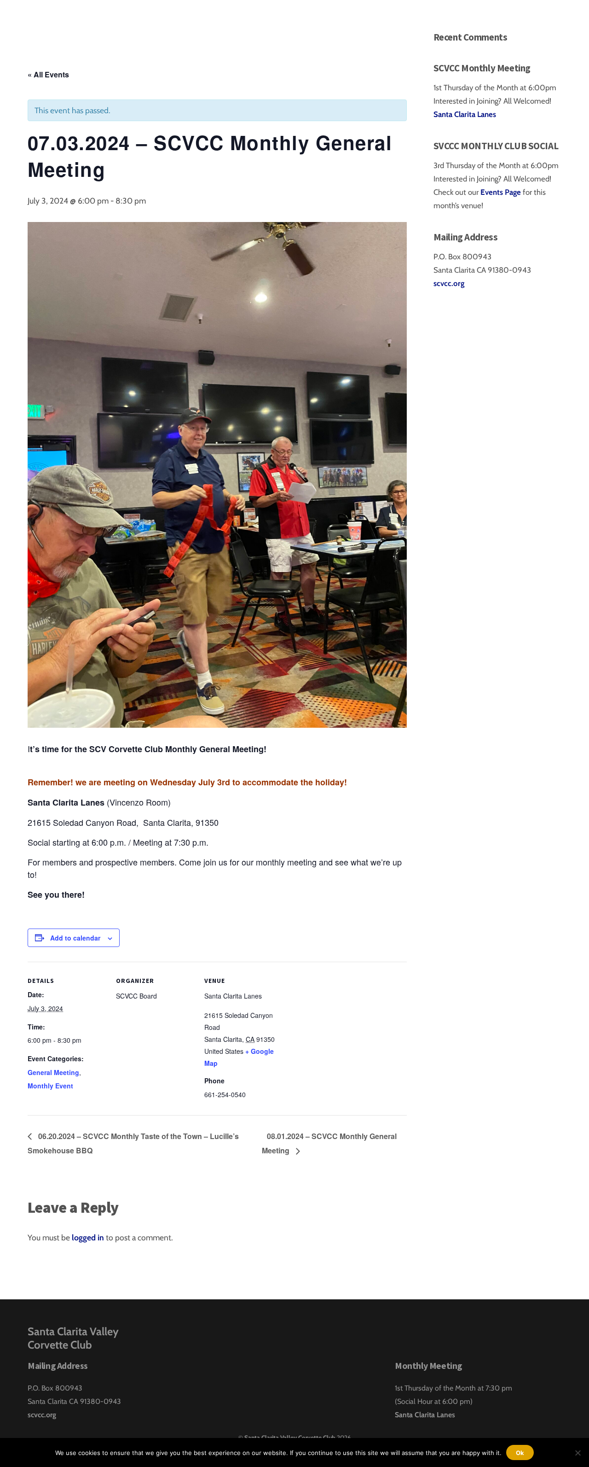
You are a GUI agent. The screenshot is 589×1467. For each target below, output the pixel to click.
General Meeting (53, 1072)
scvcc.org (448, 283)
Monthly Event (50, 1085)
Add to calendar (75, 937)
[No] (577, 1452)
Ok (520, 1452)
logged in (88, 1237)
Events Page (501, 192)
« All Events (48, 74)
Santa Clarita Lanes (464, 114)
